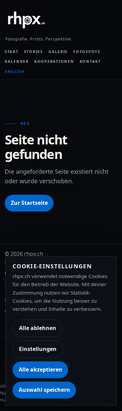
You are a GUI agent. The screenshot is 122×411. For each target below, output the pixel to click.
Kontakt (90, 61)
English (15, 71)
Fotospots (86, 51)
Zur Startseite (29, 203)
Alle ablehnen (37, 328)
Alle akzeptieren (40, 369)
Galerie (58, 51)
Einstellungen (38, 349)
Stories (33, 51)
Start (12, 51)
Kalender (17, 61)
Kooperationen (54, 61)
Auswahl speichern (44, 389)
